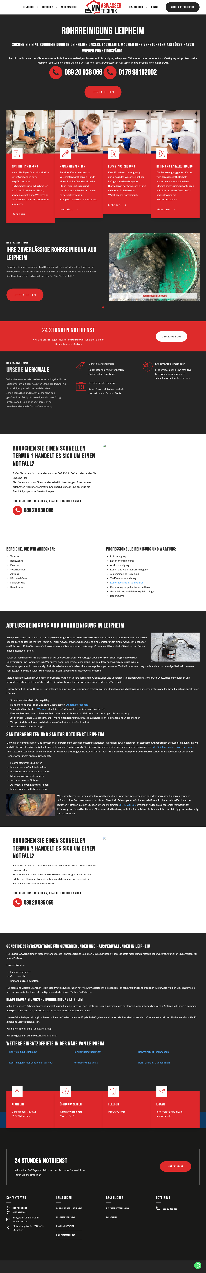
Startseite (28, 7)
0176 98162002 (20, 1212)
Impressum (111, 1217)
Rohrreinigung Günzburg (23, 1051)
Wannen (42, 708)
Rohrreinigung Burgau (86, 1062)
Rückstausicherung (65, 1217)
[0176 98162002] (8, 1212)
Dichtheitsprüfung (65, 1235)
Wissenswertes (69, 7)
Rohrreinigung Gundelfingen (154, 1062)
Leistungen (47, 7)
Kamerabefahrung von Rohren (127, 582)
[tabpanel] (103, 272)
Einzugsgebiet (136, 7)
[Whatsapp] (197, 1265)
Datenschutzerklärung (117, 1208)
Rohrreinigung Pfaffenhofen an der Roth (31, 1062)
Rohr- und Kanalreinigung (69, 1208)
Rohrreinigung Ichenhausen (153, 1051)
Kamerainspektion (65, 1226)
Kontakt (155, 7)
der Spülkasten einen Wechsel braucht (174, 746)
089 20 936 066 (127, 804)
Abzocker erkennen (77, 704)
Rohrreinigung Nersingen (87, 1051)
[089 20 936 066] (8, 1208)
